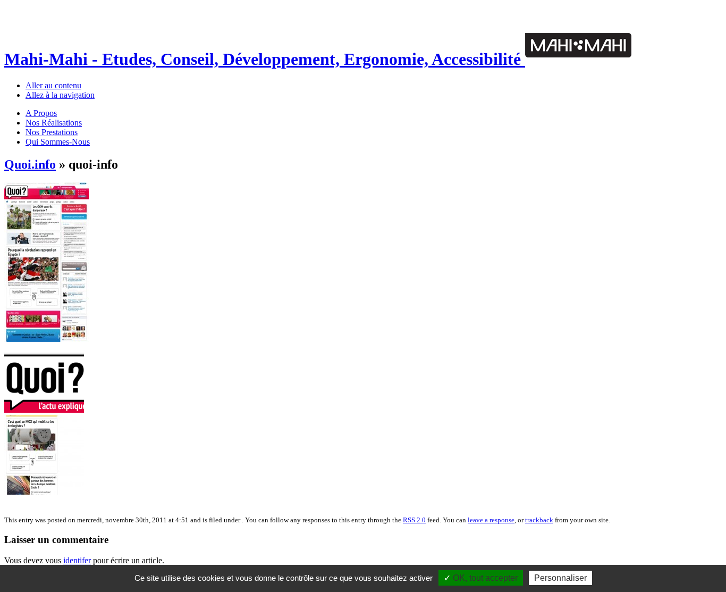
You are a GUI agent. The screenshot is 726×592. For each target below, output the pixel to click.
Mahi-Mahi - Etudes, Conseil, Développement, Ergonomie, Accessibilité (264, 59)
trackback (539, 520)
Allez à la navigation (60, 94)
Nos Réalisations (54, 122)
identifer (77, 560)
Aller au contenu (53, 85)
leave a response (491, 520)
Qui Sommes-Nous (58, 141)
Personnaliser (560, 577)
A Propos (41, 113)
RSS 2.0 (414, 520)
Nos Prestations (52, 132)
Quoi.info (30, 164)
